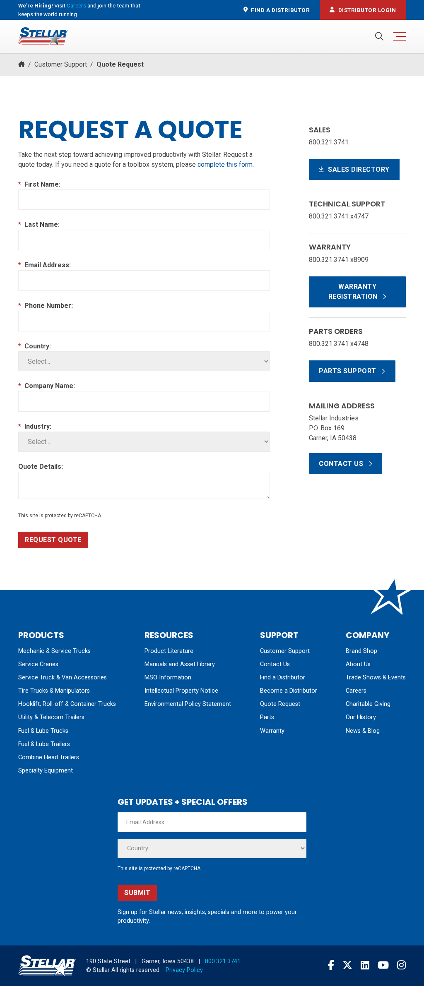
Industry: (34, 426)
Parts (267, 717)
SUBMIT (137, 893)
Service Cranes (38, 664)
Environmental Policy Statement (188, 704)
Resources (169, 635)
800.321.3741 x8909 (339, 260)
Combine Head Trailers (48, 757)
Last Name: (39, 224)
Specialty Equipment (45, 770)
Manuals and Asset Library (180, 664)
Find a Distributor (282, 677)
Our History (361, 717)
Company (367, 635)
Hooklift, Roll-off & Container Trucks (67, 704)
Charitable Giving (368, 704)
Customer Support (60, 64)
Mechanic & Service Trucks (54, 651)
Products (41, 635)
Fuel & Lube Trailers (44, 744)
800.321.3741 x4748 (339, 344)
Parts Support (348, 371)
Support (279, 635)
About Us (358, 664)
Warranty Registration (354, 291)
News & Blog (363, 730)
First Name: (39, 184)
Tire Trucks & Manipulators (54, 690)
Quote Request (280, 704)
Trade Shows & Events (376, 677)
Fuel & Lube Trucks (43, 730)
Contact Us (342, 464)
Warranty (272, 730)
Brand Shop (361, 651)
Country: (34, 346)
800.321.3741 (329, 142)
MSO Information (168, 677)
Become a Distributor (288, 690)
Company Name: (46, 386)
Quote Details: (40, 466)
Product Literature (169, 651)
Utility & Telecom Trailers (51, 717)
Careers (76, 5)
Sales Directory (358, 169)
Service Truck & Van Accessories (62, 677)
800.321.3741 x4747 (339, 216)
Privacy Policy (184, 970)
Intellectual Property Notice (181, 690)
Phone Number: (45, 305)
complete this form (225, 164)
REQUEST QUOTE (53, 540)
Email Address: (44, 265)
